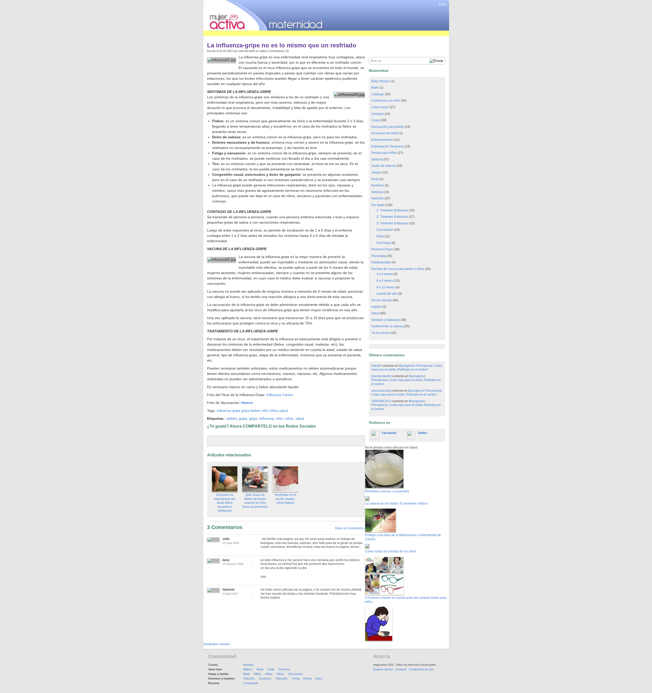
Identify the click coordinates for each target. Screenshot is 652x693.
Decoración (295, 673)
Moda (259, 669)
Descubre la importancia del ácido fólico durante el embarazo (224, 502)
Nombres (377, 185)
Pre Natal (377, 205)
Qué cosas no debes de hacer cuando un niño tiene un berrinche (255, 501)
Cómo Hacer (380, 107)
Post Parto (383, 243)
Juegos (376, 172)
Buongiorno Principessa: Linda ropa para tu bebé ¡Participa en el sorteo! (406, 368)
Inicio (442, 4)
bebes (256, 411)
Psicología (378, 256)
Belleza (247, 669)
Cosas (375, 120)
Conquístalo (250, 683)
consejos (377, 114)
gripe (236, 411)
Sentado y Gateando (385, 320)
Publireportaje (381, 262)
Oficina (307, 678)
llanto (375, 179)
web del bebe (247, 50)
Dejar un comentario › (350, 528)
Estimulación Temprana (387, 146)
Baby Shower (380, 81)
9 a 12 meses (385, 287)
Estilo (271, 669)
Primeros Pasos (382, 249)
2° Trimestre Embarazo (392, 217)
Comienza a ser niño (385, 100)
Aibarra (247, 403)
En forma (284, 669)
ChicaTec (249, 678)
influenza (224, 411)
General (377, 159)
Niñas (257, 673)
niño (265, 411)
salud (283, 411)
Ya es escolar (380, 333)
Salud (263, 50)
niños (273, 411)
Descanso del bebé (384, 133)
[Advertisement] (296, 33)
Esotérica (265, 678)
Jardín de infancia (383, 166)
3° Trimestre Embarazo (392, 223)
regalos (376, 306)
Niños (269, 673)
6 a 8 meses (384, 280)
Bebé (246, 673)
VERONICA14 (381, 401)
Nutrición (377, 198)
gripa (245, 411)
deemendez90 (381, 376)
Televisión (281, 678)
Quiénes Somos (383, 669)
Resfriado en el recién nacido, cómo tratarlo (285, 499)
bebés (232, 418)
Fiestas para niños (384, 153)
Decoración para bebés (387, 127)
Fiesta (296, 678)
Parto (380, 236)
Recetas (248, 664)
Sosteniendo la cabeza (387, 326)
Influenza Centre (279, 395)
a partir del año (386, 293)
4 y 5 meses (384, 274)
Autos (318, 678)
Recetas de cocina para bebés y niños (397, 269)
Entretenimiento (382, 140)
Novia (280, 673)
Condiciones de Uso (421, 669)
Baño (375, 87)
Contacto (400, 669)
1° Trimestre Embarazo (392, 210)
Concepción (384, 230)
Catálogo (377, 94)
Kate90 (376, 366)
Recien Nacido (381, 300)
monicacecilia (380, 390)
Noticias (377, 192)
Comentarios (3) (279, 50)
